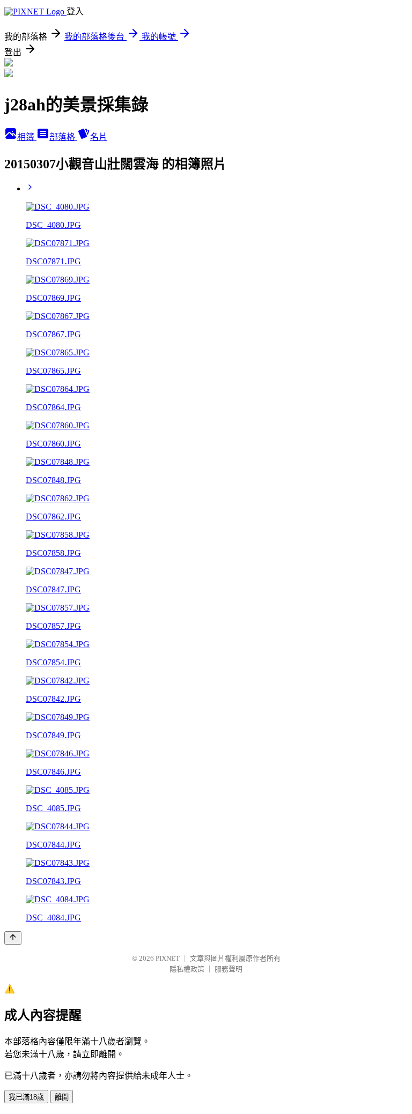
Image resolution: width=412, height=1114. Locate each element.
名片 (98, 137)
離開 (62, 1097)
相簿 (26, 137)
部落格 (63, 137)
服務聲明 (228, 969)
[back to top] (12, 938)
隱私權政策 (187, 969)
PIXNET (168, 958)
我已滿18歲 (26, 1097)
